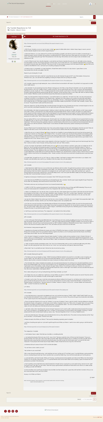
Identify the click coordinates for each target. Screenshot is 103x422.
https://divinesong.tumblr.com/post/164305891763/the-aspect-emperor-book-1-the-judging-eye (48, 80)
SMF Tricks (99, 417)
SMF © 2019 (8, 416)
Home (48, 3)
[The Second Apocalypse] (16, 3)
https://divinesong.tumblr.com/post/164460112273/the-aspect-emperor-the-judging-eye (46, 289)
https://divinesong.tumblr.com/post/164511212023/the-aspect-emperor (41, 326)
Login (59, 3)
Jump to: (79, 399)
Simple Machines (15, 416)
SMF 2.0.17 (3, 416)
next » (95, 20)
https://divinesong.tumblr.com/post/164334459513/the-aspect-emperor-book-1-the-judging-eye (48, 162)
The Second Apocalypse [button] (14, 16)
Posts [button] (53, 3)
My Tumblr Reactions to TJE (26, 16)
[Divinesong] (15, 61)
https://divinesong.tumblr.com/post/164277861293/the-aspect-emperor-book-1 (44, 43)
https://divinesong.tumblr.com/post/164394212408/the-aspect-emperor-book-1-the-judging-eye (48, 251)
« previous (91, 20)
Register (65, 3)
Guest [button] (93, 3)
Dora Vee (14, 36)
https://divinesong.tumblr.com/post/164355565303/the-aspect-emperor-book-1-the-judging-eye (48, 214)
